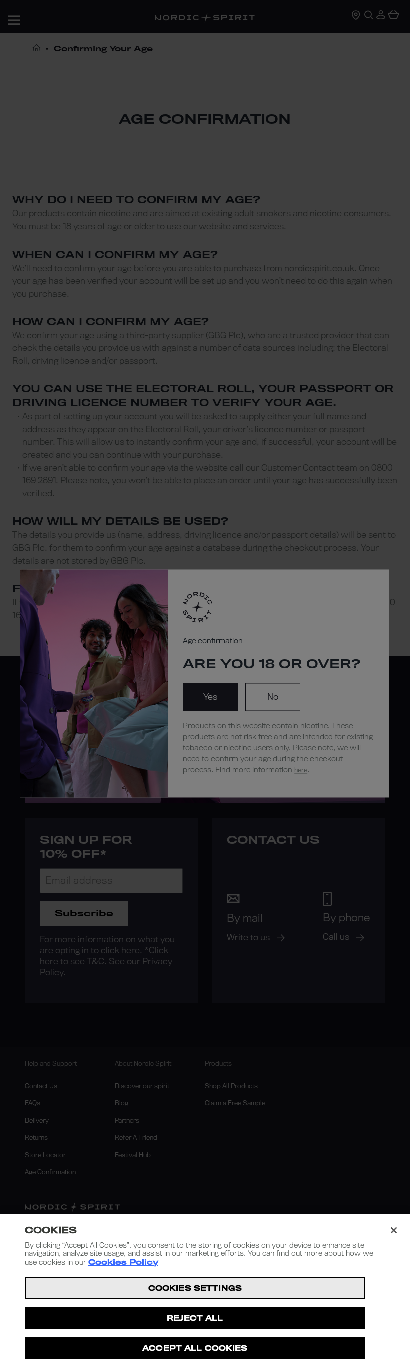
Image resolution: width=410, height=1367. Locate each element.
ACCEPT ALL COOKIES (195, 1348)
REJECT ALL (195, 1318)
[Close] (394, 1230)
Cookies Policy (123, 1262)
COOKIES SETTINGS (195, 1288)
